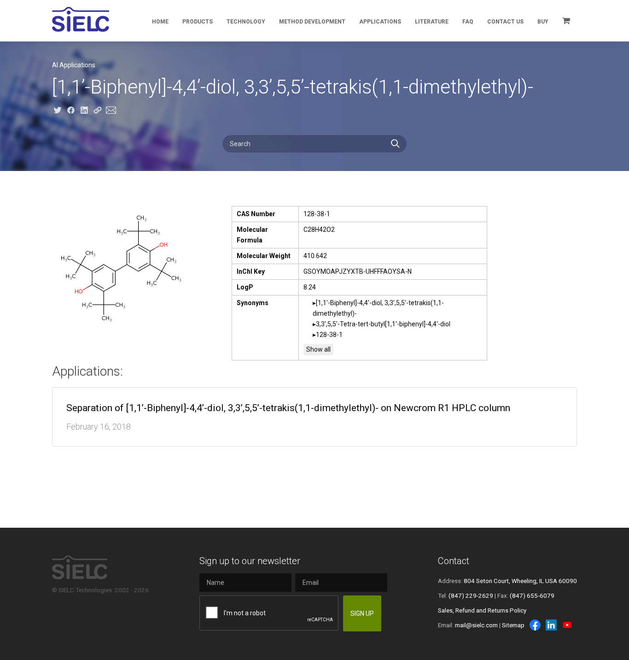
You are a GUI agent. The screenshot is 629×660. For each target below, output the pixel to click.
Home (160, 21)
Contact (453, 560)
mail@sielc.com (476, 625)
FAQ (467, 21)
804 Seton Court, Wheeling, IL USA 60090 (520, 580)
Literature (431, 21)
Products (197, 21)
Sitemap (513, 625)
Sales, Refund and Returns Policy (482, 610)
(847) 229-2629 (470, 595)
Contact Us (505, 21)
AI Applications (73, 65)
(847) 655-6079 (532, 595)
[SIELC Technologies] (80, 19)
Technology (246, 21)
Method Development (312, 21)
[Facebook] (535, 625)
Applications (380, 21)
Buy (542, 21)
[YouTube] (567, 625)
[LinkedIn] (551, 625)
